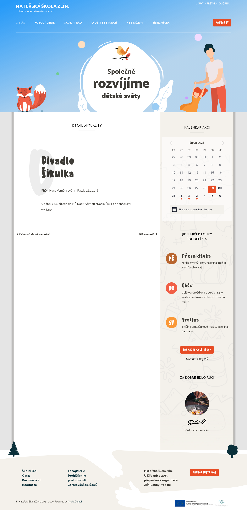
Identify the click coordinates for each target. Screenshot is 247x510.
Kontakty (222, 23)
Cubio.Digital (75, 502)
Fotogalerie (45, 22)
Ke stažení (135, 22)
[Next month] (223, 143)
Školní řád (73, 22)
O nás (20, 22)
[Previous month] (171, 143)
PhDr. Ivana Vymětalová (56, 190)
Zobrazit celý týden (197, 350)
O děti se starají (104, 22)
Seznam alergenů (197, 358)
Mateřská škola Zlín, (42, 6)
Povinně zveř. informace (31, 483)
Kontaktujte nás (204, 472)
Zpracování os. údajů (82, 485)
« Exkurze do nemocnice (33, 234)
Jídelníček (161, 22)
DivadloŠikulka (57, 167)
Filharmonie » (148, 234)
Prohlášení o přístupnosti (77, 478)
